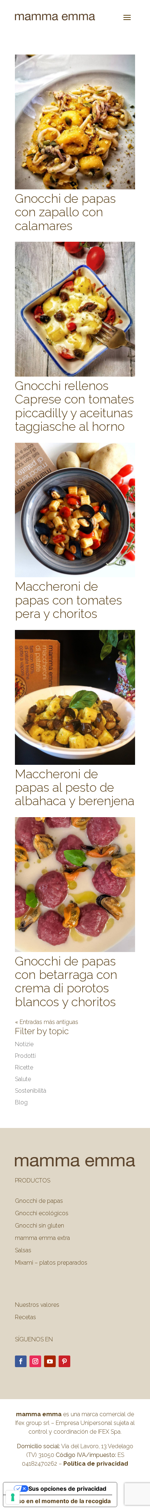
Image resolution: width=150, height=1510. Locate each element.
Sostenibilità (30, 1090)
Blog (21, 1102)
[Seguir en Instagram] (35, 1361)
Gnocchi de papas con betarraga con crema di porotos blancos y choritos (66, 981)
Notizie (24, 1044)
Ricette (24, 1067)
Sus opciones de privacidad (67, 1488)
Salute (23, 1079)
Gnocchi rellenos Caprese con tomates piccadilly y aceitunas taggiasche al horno (74, 406)
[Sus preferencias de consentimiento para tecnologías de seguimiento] (13, 1497)
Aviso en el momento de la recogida (60, 1501)
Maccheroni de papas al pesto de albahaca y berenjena (74, 787)
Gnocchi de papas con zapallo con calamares (65, 212)
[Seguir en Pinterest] (64, 1361)
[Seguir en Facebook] (21, 1361)
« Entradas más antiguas (46, 1022)
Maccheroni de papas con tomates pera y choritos (68, 600)
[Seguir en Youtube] (50, 1361)
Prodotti (25, 1055)
